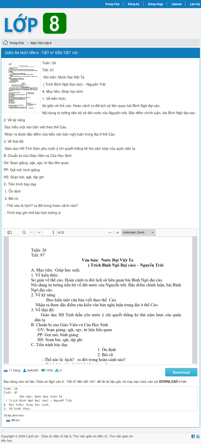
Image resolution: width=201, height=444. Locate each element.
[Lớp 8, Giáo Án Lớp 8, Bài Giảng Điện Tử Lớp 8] (50, 23)
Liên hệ (195, 4)
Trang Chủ (112, 4)
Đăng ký (133, 4)
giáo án (91, 436)
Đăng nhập (155, 4)
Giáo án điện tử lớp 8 (56, 436)
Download (181, 372)
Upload (176, 4)
